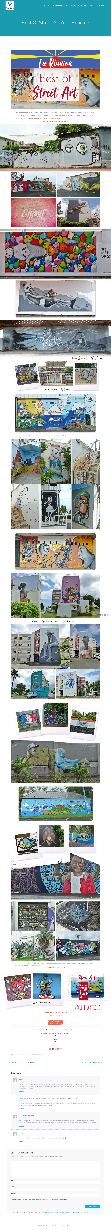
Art (14, 1054)
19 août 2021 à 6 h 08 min (25, 1100)
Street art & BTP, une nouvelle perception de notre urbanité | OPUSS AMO (48, 1098)
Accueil (46, 5)
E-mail (13, 1186)
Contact (102, 5)
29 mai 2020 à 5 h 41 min (25, 1135)
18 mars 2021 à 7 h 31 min (26, 1118)
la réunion (27, 1054)
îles (21, 1054)
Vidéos (67, 5)
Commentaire (15, 1160)
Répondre (21, 1091)
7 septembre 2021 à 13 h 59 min (27, 1081)
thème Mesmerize (67, 1226)
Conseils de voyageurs (79, 5)
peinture (34, 1054)
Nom (12, 1180)
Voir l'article (87, 1007)
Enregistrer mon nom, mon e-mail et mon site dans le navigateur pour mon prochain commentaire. (39, 1199)
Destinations (56, 5)
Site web (13, 1193)
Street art (41, 1054)
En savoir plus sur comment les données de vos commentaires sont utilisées (65, 1212)
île (18, 1054)
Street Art (93, 5)
